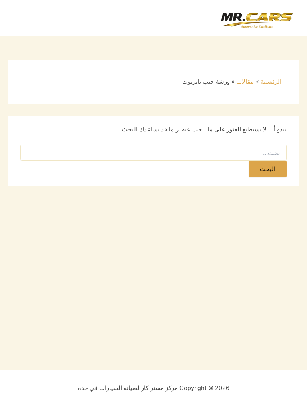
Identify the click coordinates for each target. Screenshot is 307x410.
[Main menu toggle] (153, 18)
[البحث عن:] (153, 152)
